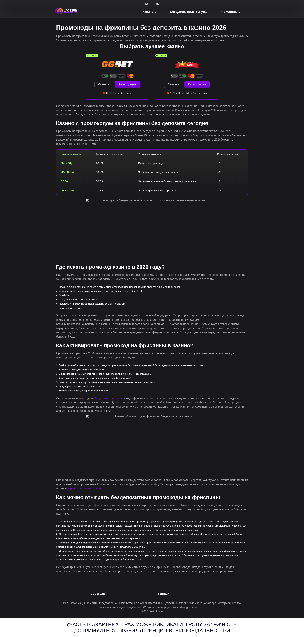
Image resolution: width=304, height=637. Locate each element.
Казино (148, 12)
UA (157, 4)
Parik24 (163, 594)
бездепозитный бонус (109, 398)
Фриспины (229, 12)
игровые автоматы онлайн (85, 488)
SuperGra (97, 594)
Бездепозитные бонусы (188, 12)
